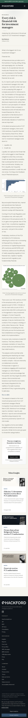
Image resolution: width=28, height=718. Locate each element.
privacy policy (5, 707)
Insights (4, 639)
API (3, 621)
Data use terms (6, 677)
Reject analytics (14, 711)
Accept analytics (14, 715)
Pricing (3, 632)
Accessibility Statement (8, 684)
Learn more (20, 1)
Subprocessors (6, 682)
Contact (4, 669)
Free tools (4, 644)
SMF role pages (6, 649)
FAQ (3, 659)
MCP (3, 624)
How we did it (5, 395)
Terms (3, 674)
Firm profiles (5, 646)
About (3, 666)
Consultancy (5, 629)
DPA (3, 679)
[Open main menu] (24, 6)
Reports (4, 641)
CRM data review (6, 654)
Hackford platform (7, 619)
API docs (4, 626)
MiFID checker (5, 652)
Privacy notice (5, 672)
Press (3, 657)
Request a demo (14, 457)
